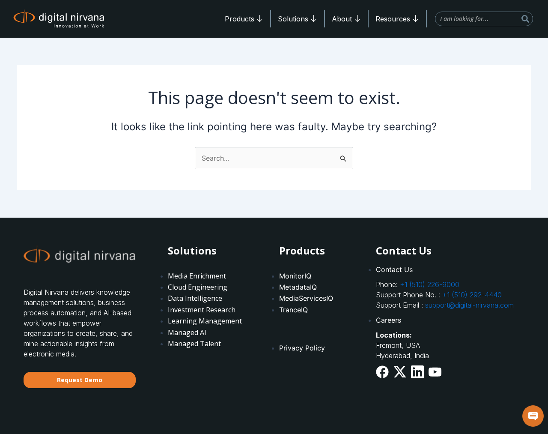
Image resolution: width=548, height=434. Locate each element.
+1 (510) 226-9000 (429, 284)
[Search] (525, 19)
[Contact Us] (450, 269)
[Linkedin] (417, 371)
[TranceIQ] (318, 293)
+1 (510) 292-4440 (472, 294)
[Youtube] (435, 371)
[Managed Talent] (207, 310)
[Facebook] (382, 371)
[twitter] (399, 371)
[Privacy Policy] (318, 334)
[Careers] (450, 320)
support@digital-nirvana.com (469, 305)
